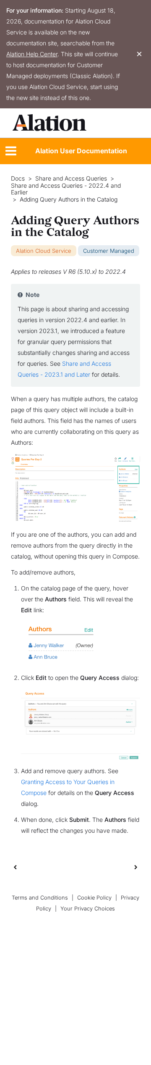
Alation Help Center (31, 54)
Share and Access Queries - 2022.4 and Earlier (66, 189)
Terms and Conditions (40, 897)
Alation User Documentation (81, 151)
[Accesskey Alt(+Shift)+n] (136, 867)
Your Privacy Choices (87, 908)
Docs (18, 178)
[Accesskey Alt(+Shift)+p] (136, 867)
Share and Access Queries (71, 178)
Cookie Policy (94, 897)
